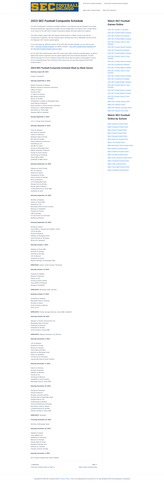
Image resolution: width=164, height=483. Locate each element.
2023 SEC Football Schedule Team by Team (47, 49)
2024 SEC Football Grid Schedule (118, 50)
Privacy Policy (64, 479)
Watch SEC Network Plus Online (118, 111)
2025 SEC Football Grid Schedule (118, 36)
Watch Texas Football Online (117, 164)
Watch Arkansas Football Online (118, 127)
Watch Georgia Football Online (117, 136)
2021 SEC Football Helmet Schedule (119, 90)
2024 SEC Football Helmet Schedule (119, 47)
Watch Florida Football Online (117, 133)
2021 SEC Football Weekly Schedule (119, 93)
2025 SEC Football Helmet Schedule (116, 3)
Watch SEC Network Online (116, 104)
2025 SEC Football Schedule (92, 3)
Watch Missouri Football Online (118, 148)
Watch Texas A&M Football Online (118, 167)
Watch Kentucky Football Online (118, 139)
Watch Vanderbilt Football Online (118, 170)
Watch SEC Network (109, 10)
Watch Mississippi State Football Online (120, 145)
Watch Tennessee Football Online (118, 161)
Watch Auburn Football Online (117, 130)
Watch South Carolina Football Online (120, 158)
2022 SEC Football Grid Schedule (118, 79)
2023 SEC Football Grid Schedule (118, 64)
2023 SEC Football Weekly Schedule (119, 67)
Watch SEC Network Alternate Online (120, 108)
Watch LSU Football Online (116, 142)
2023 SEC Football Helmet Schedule (81, 46)
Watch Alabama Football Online (118, 124)
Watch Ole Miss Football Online (118, 154)
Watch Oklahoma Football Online (118, 151)
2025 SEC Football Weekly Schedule (119, 39)
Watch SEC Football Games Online (119, 101)
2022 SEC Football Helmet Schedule (119, 76)
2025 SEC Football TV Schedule (118, 29)
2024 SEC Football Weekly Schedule (119, 53)
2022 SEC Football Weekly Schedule (119, 82)
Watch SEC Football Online (91, 10)
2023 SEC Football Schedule (44, 46)
